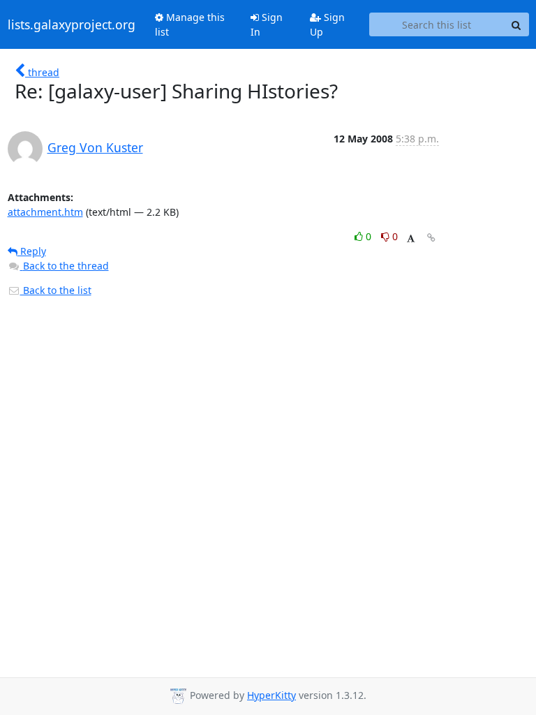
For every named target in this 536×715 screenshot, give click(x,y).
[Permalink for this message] (431, 237)
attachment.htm (45, 212)
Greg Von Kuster (95, 147)
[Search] (516, 24)
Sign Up (327, 24)
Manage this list (190, 24)
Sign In (267, 24)
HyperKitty (271, 695)
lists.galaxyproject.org (71, 24)
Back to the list (55, 290)
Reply (31, 251)
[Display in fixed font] (410, 238)
